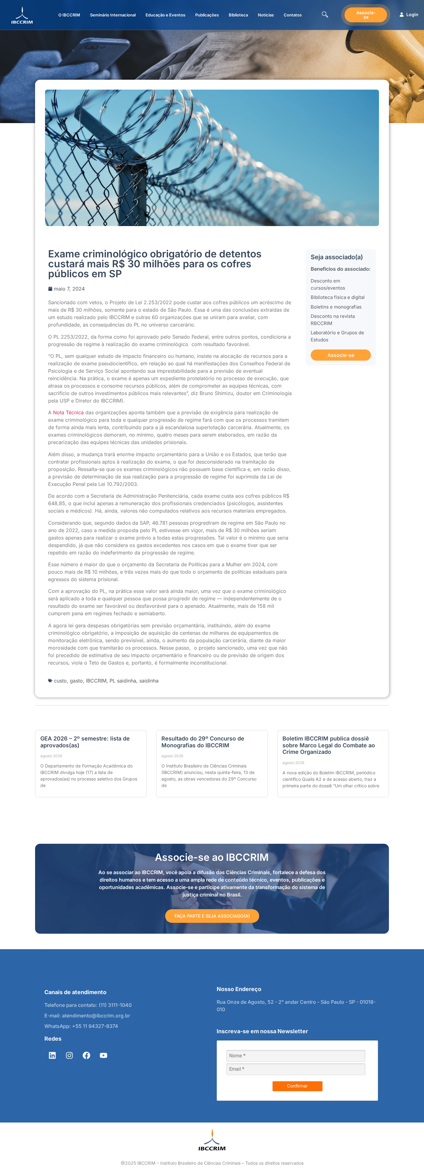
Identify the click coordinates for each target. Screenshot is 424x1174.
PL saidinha (123, 681)
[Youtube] (103, 1055)
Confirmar (297, 1086)
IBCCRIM (96, 681)
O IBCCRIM (69, 14)
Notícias (266, 14)
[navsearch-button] (325, 15)
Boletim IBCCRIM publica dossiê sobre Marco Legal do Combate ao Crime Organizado (328, 745)
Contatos (293, 14)
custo (60, 681)
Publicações (207, 14)
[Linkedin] (52, 1055)
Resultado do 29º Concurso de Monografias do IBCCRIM (202, 742)
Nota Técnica (68, 412)
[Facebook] (86, 1055)
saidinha (149, 681)
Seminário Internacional (113, 14)
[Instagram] (69, 1055)
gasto (76, 681)
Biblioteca (238, 14)
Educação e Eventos (165, 14)
